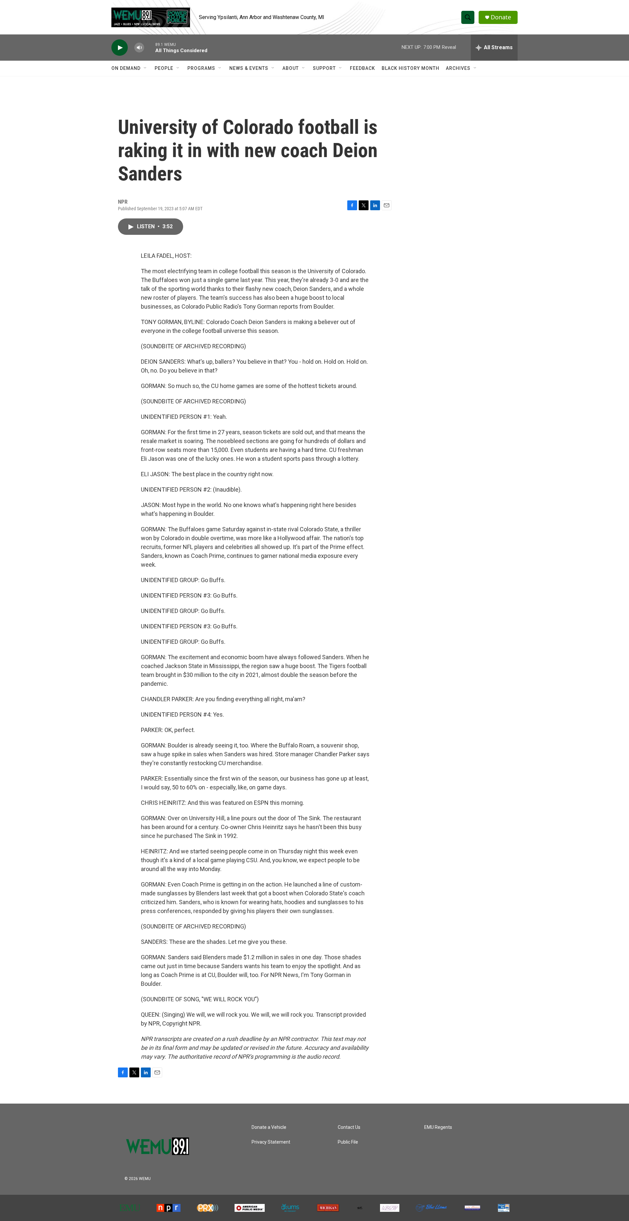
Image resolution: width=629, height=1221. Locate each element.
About (290, 68)
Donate (501, 17)
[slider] (150, 47)
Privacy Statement (271, 1142)
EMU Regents (438, 1127)
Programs (201, 68)
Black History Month (410, 68)
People (164, 68)
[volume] (139, 47)
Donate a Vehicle (269, 1127)
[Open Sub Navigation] (145, 68)
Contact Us (349, 1127)
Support (324, 68)
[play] (119, 47)
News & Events (248, 68)
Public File (348, 1142)
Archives (458, 68)
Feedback (362, 68)
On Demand (126, 68)
